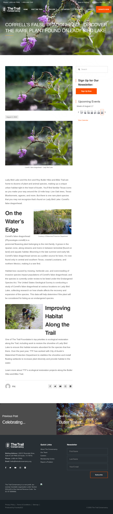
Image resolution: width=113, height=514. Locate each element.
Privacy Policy (10, 505)
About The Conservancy (48, 449)
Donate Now (103, 9)
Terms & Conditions (24, 505)
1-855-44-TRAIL (14, 2)
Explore (51, 9)
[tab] (81, 112)
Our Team (43, 452)
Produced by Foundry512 (14, 507)
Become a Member (98, 2)
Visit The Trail (37, 9)
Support (78, 9)
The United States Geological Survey (35, 282)
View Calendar (83, 120)
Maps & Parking (83, 2)
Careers (43, 455)
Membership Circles (47, 459)
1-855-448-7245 (27, 2)
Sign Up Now (86, 91)
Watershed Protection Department (21, 355)
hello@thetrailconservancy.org (20, 461)
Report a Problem (46, 462)
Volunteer (65, 9)
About (90, 9)
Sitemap (36, 505)
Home (26, 9)
